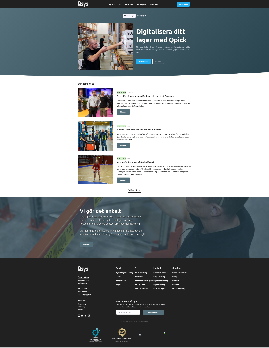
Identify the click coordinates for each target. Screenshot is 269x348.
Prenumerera (153, 312)
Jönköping (82, 304)
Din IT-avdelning (140, 272)
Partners (175, 280)
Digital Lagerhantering (124, 272)
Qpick (112, 4)
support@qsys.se (84, 294)
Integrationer (121, 280)
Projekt (118, 284)
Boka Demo (183, 4)
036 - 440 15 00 (83, 280)
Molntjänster (139, 284)
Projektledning (159, 276)
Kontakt (154, 4)
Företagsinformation (180, 272)
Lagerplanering (159, 284)
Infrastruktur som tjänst (143, 280)
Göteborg (81, 306)
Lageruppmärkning (160, 280)
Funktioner (120, 276)
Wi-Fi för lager (158, 288)
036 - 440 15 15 (83, 292)
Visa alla (134, 190)
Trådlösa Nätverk (141, 288)
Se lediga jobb (141, 15)
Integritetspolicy (178, 288)
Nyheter (175, 284)
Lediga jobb (177, 276)
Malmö (80, 309)
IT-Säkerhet (138, 276)
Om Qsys (141, 4)
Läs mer (158, 61)
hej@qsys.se (82, 283)
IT (120, 4)
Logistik (129, 4)
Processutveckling (160, 272)
